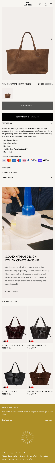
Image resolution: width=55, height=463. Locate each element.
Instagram (5, 453)
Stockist (11, 459)
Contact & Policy (32, 456)
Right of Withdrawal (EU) (24, 459)
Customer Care (13, 456)
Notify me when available (28, 117)
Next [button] (51, 38)
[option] (27, 43)
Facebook (14, 453)
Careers (4, 459)
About (4, 456)
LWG (26, 149)
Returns (22, 456)
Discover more (12, 291)
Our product (44, 456)
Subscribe (48, 421)
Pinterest (22, 453)
